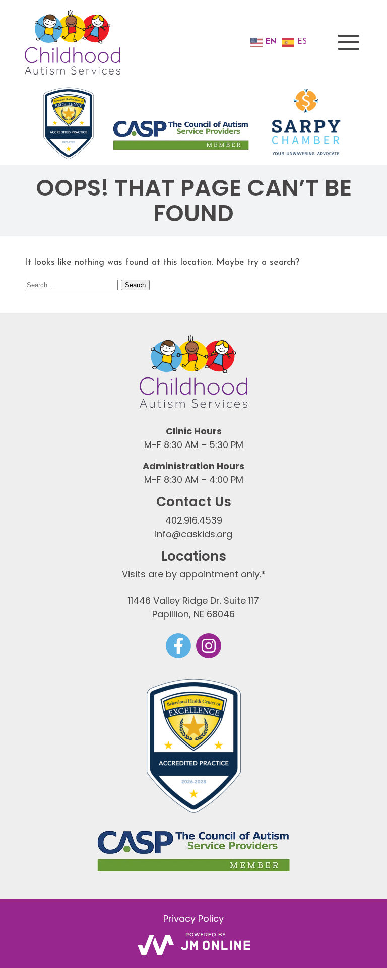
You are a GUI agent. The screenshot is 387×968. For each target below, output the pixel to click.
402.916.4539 (193, 520)
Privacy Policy (193, 918)
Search (135, 285)
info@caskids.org (193, 534)
